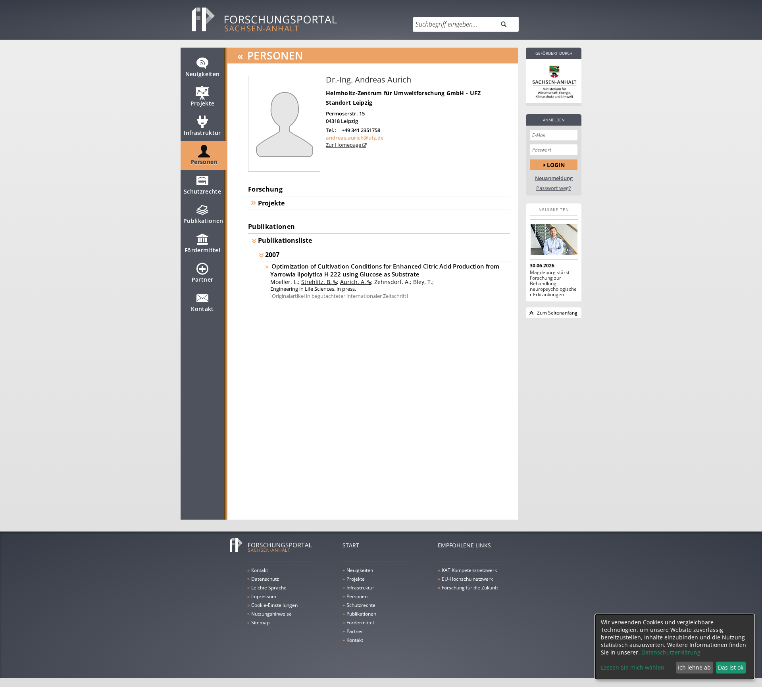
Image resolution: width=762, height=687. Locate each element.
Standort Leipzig (349, 102)
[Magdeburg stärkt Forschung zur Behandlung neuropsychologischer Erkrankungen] (553, 239)
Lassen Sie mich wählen (632, 667)
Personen (203, 162)
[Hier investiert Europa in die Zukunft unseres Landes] (553, 81)
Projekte (202, 103)
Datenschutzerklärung (670, 652)
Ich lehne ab (694, 667)
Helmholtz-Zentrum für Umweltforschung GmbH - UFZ (403, 93)
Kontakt (202, 309)
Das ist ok (730, 667)
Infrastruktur (202, 132)
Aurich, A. (353, 282)
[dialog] (674, 646)
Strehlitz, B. (316, 282)
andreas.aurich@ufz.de (354, 137)
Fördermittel (202, 250)
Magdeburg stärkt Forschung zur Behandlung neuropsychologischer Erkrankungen (553, 283)
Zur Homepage (344, 144)
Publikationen (203, 221)
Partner (202, 279)
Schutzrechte (202, 191)
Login (556, 165)
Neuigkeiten (202, 74)
